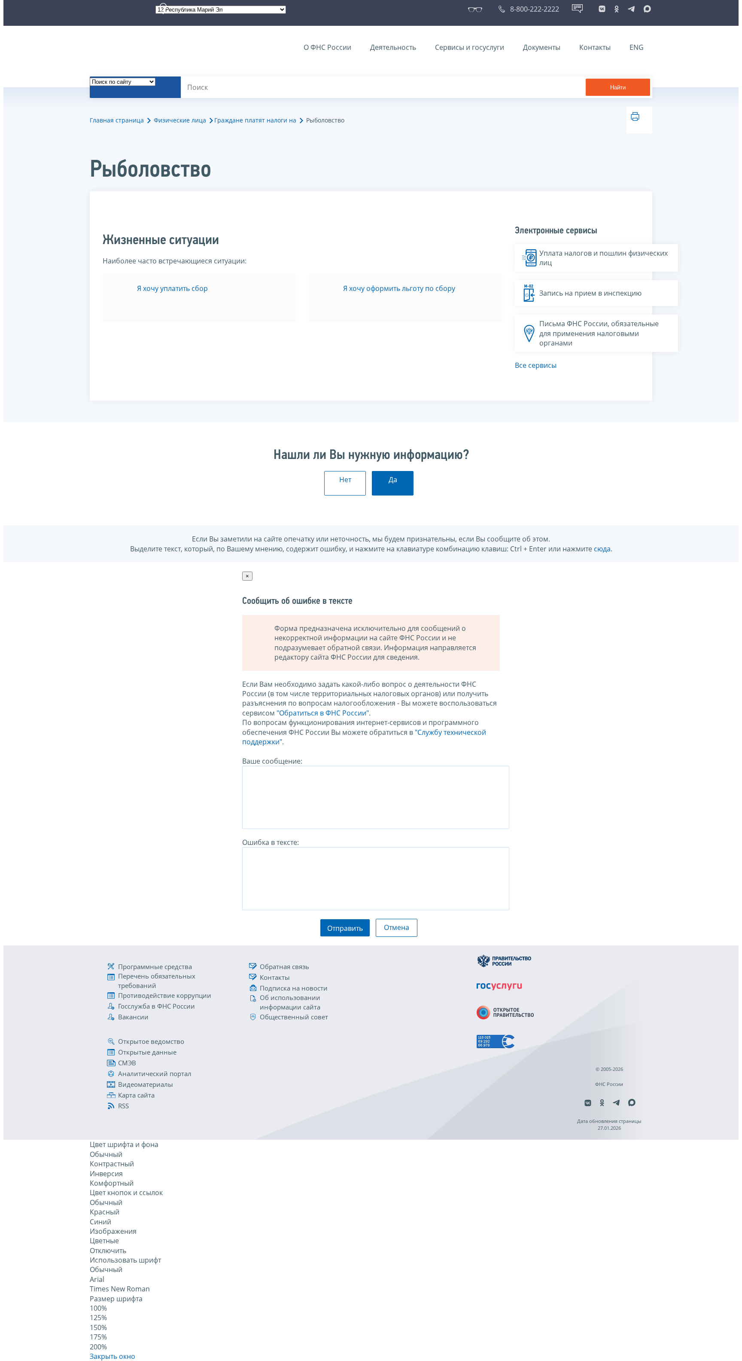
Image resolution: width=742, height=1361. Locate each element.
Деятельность (393, 47)
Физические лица (180, 120)
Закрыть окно (112, 1356)
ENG (636, 47)
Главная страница (117, 120)
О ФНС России (327, 47)
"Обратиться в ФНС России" (323, 713)
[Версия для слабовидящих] (477, 9)
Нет (345, 479)
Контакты (595, 47)
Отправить (345, 928)
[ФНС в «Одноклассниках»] (616, 9)
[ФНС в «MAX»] (645, 9)
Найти (618, 87)
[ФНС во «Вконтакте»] (602, 9)
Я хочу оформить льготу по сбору (399, 288)
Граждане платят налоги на (255, 120)
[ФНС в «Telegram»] (631, 9)
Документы (541, 47)
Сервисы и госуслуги (469, 47)
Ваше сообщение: (272, 761)
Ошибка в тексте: (270, 842)
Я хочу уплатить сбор (172, 288)
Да (393, 479)
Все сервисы (535, 365)
